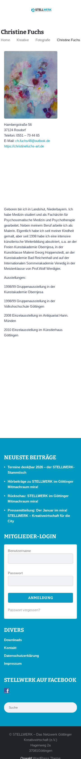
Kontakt (10, 648)
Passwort (15, 573)
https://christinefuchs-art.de (24, 146)
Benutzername (19, 551)
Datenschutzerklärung (21, 656)
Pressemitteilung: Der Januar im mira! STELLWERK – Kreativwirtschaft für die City (39, 515)
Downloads (13, 640)
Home (5, 40)
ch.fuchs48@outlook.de (32, 141)
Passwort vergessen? (24, 610)
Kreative (23, 40)
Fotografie (43, 40)
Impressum (13, 663)
